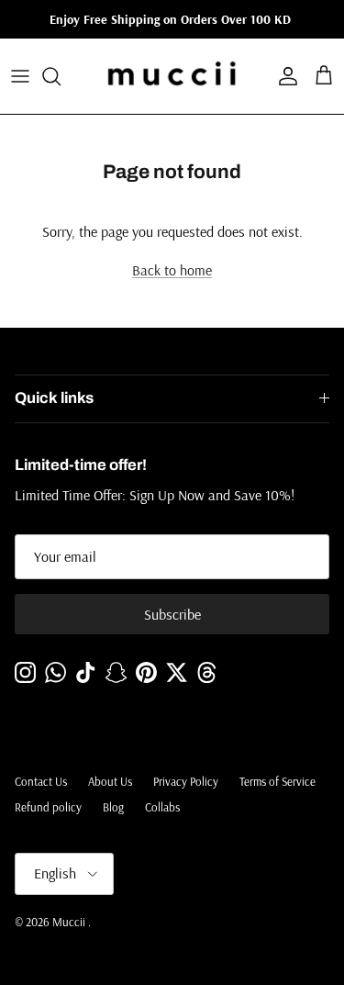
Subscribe (172, 614)
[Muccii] (172, 76)
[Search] (60, 76)
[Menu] (20, 76)
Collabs (162, 807)
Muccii (70, 921)
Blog (113, 807)
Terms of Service (277, 781)
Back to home (172, 270)
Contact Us (41, 781)
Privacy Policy (185, 781)
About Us (110, 781)
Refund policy (48, 807)
